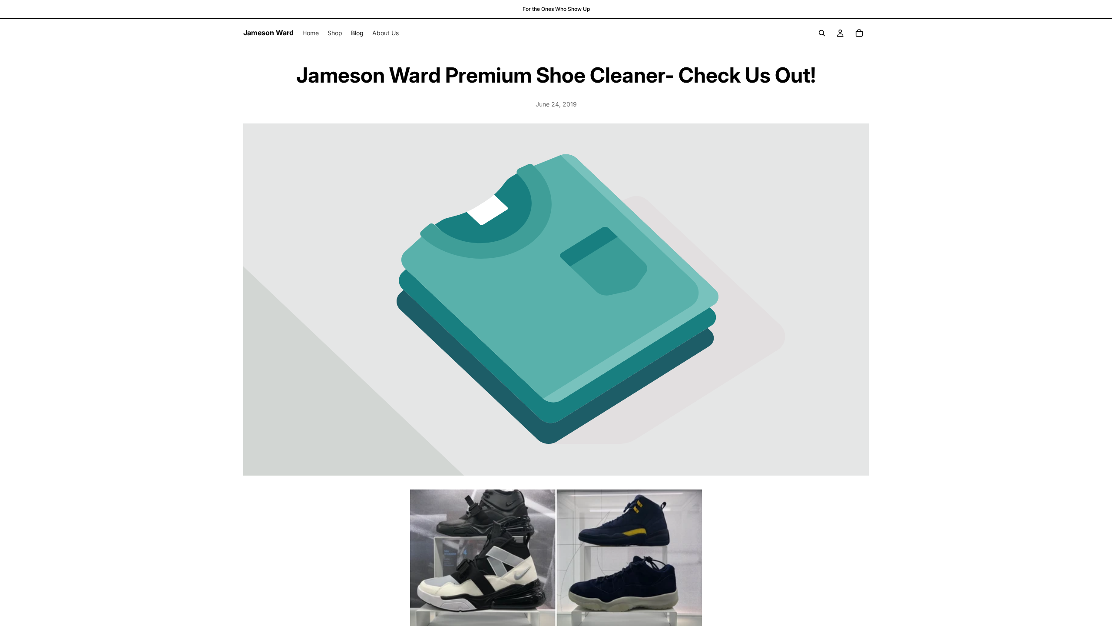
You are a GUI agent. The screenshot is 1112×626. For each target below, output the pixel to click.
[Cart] (859, 33)
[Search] (821, 33)
